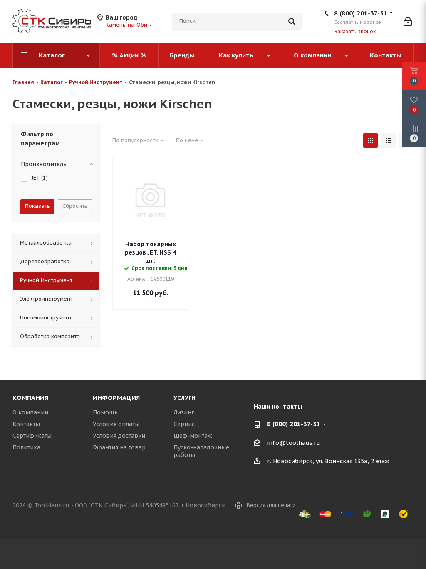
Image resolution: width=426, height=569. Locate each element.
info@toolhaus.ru (293, 443)
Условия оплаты (116, 424)
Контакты (26, 424)
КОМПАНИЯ (30, 398)
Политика (26, 447)
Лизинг (183, 412)
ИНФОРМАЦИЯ (116, 398)
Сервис (184, 424)
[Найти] (292, 21)
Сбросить (74, 206)
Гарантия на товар (119, 447)
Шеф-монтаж (192, 435)
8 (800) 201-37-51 (360, 13)
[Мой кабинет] (408, 21)
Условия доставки (119, 435)
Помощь (105, 412)
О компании (30, 412)
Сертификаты (32, 435)
